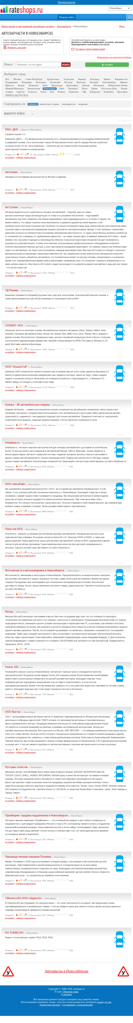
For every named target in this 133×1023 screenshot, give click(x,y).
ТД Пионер (11, 290)
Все (7, 79)
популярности (69, 104)
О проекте (66, 994)
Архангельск (53, 79)
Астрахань (69, 79)
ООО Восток (12, 711)
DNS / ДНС (11, 129)
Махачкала (99, 85)
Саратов (20, 91)
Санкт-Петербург (33, 79)
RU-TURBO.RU (14, 932)
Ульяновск (74, 91)
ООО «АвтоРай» (15, 484)
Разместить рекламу (50, 1005)
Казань (21, 85)
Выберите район (14, 113)
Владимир (27, 82)
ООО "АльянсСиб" (16, 366)
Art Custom (11, 207)
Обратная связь (70, 991)
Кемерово (33, 85)
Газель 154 (11, 666)
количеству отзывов (49, 104)
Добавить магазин (16, 47)
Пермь (94, 88)
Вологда (68, 82)
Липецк (85, 85)
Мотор (9, 611)
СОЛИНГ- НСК (14, 325)
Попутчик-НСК (14, 528)
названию (83, 104)
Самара (9, 91)
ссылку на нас (104, 1002)
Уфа (84, 91)
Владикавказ (12, 82)
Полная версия (66, 2)
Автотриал (11, 172)
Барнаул (82, 79)
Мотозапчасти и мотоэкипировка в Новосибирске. (35, 570)
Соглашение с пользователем (77, 1005)
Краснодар (57, 85)
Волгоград (41, 82)
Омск (61, 88)
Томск (43, 91)
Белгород (94, 79)
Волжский (55, 82)
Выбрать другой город (17, 95)
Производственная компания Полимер (28, 856)
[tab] (14, 113)
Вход (121, 26)
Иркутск (10, 85)
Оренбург (73, 88)
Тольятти (32, 91)
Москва (17, 79)
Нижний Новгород (15, 88)
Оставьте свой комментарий (90, 49)
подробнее (9, 157)
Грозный (94, 82)
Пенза (84, 88)
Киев (45, 85)
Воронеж (81, 82)
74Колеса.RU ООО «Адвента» (23, 898)
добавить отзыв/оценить (26, 157)
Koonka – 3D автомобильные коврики (27, 404)
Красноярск (72, 85)
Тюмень (61, 91)
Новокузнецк (34, 88)
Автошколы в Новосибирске (66, 971)
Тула (52, 91)
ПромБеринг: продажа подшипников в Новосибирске (36, 815)
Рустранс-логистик (16, 767)
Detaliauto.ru (12, 442)
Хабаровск (95, 91)
